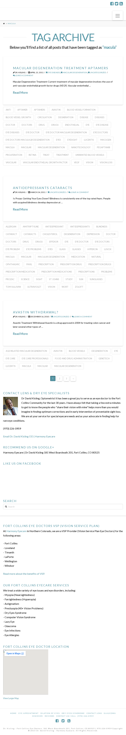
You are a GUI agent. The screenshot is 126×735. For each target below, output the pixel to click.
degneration (65, 117)
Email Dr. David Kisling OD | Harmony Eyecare (29, 436)
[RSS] (121, 4)
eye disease (102, 125)
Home (13, 713)
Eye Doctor (32, 132)
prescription (46, 264)
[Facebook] (112, 4)
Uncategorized (98, 72)
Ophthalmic (13, 264)
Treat (46, 155)
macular (26, 147)
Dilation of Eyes (50, 713)
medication (78, 256)
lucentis (89, 139)
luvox (107, 249)
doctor (10, 125)
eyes (58, 139)
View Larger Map (11, 698)
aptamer (22, 109)
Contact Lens (94, 713)
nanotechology (80, 147)
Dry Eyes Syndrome (73, 713)
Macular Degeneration (74, 72)
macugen (105, 139)
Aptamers (39, 109)
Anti (8, 109)
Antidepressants (80, 226)
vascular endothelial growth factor (45, 162)
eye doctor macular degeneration (66, 132)
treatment (62, 155)
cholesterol (50, 234)
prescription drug (71, 264)
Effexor (53, 241)
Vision (89, 162)
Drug (42, 125)
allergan (11, 226)
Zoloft (79, 286)
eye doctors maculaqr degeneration (28, 139)
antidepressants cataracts (42, 188)
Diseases (99, 117)
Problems (106, 271)
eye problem (13, 249)
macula (10, 147)
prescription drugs (99, 264)
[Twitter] (116, 4)
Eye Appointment (29, 713)
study (69, 279)
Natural (96, 256)
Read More (20, 92)
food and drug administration (73, 358)
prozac (10, 279)
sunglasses (96, 279)
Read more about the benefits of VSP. (24, 573)
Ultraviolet (34, 286)
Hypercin (92, 249)
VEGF (76, 162)
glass (62, 249)
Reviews (49, 716)
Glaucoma (110, 713)
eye (87, 125)
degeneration (72, 234)
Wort (65, 286)
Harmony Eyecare (16, 531)
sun (81, 279)
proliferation (14, 155)
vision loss (106, 162)
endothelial (72, 125)
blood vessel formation (81, 109)
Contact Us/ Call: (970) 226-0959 (75, 716)
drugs (55, 125)
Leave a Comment (24, 75)
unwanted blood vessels (89, 155)
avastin (56, 109)
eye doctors (100, 132)
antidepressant (54, 226)
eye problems (33, 249)
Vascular (11, 162)
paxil (29, 264)
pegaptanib (103, 147)
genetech (104, 358)
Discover (37, 716)
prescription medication (20, 271)
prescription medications (57, 271)
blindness (101, 226)
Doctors (27, 125)
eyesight (72, 139)
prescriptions (86, 271)
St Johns (54, 279)
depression (93, 234)
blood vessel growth (18, 117)
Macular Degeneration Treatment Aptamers (60, 68)
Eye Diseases (53, 72)
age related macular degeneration (26, 351)
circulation (45, 117)
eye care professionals (35, 358)
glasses (76, 249)
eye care (10, 358)
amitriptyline (31, 226)
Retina (32, 155)
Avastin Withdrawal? (35, 312)
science (25, 279)
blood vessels (77, 351)
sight (39, 279)
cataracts (30, 234)
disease (84, 117)
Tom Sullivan (13, 286)
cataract (11, 234)
